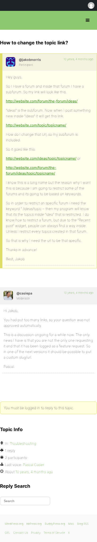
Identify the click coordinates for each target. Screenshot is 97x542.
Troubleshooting (23, 443)
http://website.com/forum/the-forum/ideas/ (41, 101)
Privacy (35, 532)
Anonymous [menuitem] (91, 5)
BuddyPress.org (55, 523)
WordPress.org (14, 523)
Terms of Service (54, 532)
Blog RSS (83, 523)
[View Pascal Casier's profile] (8, 295)
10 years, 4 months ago (78, 59)
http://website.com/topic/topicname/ (36, 125)
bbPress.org (7, 20)
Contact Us (20, 532)
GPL (7, 532)
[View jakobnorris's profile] (10, 62)
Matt (71, 523)
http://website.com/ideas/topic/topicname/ (41, 158)
